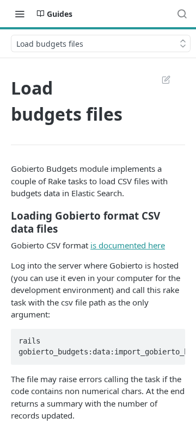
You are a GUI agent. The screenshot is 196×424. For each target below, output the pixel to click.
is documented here (127, 245)
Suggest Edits (160, 79)
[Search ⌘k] (182, 13)
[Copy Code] (172, 337)
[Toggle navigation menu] (19, 13)
